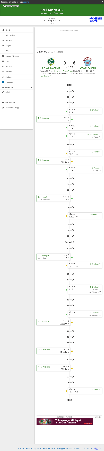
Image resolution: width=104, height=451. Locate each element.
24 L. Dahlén (43, 197)
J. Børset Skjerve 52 (92, 134)
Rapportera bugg (12, 108)
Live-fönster (45, 76)
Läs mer (26, 2)
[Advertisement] (69, 37)
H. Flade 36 (96, 137)
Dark (22, 448)
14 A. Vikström (44, 200)
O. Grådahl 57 (95, 110)
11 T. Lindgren (43, 256)
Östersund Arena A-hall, (63, 71)
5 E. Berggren (43, 118)
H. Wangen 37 (94, 292)
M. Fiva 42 (96, 171)
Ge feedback (10, 102)
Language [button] (10, 82)
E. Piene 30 (96, 152)
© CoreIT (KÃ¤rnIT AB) (83, 449)
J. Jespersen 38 (94, 215)
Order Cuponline (34, 448)
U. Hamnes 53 (94, 315)
